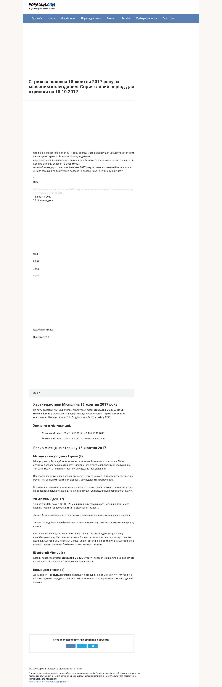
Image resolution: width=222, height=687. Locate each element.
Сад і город (169, 18)
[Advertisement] (111, 49)
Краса (51, 18)
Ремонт (111, 18)
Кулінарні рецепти (146, 18)
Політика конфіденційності (54, 681)
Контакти (34, 681)
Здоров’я (37, 18)
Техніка (126, 18)
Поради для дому (91, 18)
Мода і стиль (68, 18)
